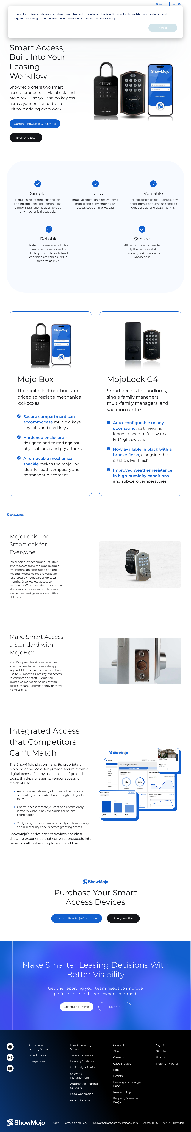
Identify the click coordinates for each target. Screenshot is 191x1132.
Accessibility (150, 1122)
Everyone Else (25, 137)
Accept (163, 27)
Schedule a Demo (76, 1007)
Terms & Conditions (75, 1122)
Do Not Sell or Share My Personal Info (115, 1122)
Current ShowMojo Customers (35, 124)
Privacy (54, 1122)
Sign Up (114, 1007)
